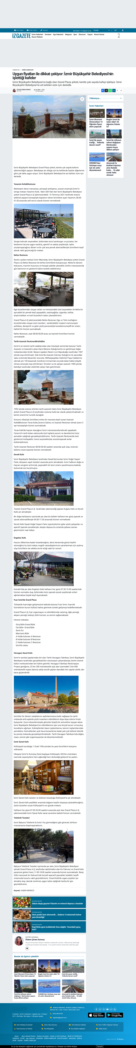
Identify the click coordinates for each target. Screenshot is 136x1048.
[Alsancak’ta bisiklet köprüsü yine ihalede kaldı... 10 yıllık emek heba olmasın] (73, 986)
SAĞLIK (79, 1038)
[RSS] (114, 1009)
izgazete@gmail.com (60, 1018)
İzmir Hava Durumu (50, 1025)
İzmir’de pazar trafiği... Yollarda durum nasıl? (70, 975)
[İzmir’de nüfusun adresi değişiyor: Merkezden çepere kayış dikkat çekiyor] (25, 986)
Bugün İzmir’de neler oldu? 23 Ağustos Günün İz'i (48, 975)
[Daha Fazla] (114, 90)
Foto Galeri (19, 30)
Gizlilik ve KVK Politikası (58, 1036)
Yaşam (89, 34)
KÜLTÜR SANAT (62, 1038)
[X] (100, 1009)
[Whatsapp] (111, 1009)
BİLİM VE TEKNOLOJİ (75, 1036)
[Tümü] (121, 98)
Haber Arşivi (103, 1029)
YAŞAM (19, 1040)
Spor (75, 34)
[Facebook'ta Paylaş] (102, 90)
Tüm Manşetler (49, 1029)
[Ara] (119, 34)
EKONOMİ (39, 1038)
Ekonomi (82, 34)
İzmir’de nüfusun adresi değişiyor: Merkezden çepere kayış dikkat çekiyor (24, 996)
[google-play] (114, 1015)
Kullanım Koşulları (43, 1036)
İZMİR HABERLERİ (27, 70)
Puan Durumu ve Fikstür (24, 1029)
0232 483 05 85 (58, 1014)
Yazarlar (45, 30)
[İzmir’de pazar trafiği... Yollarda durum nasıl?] (73, 966)
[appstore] (96, 1015)
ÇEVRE (22, 1038)
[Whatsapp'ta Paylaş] (110, 90)
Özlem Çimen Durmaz (35, 939)
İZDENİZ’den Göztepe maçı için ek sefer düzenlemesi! (49, 995)
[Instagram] (103, 1009)
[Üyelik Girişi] (121, 30)
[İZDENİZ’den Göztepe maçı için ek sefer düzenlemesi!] (49, 986)
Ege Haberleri (58, 34)
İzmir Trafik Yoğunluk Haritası (108, 1025)
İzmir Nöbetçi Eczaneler (25, 1025)
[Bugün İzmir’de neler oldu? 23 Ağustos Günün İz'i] (49, 966)
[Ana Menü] (119, 37)
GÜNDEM (16, 1038)
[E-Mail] (27, 948)
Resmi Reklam (37, 37)
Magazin (68, 34)
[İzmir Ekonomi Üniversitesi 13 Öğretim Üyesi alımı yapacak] (25, 966)
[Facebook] (96, 1009)
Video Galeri (33, 30)
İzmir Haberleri (37, 34)
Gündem (48, 34)
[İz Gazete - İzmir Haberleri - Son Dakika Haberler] (22, 35)
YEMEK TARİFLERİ (30, 1040)
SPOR (14, 1040)
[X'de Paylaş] (106, 90)
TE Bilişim (120, 1039)
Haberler (16, 70)
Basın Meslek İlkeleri (29, 1036)
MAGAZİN (72, 1038)
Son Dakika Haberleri (78, 1029)
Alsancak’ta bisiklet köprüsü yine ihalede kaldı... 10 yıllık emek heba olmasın (72, 996)
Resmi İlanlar (99, 34)
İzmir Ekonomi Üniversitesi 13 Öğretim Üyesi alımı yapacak (25, 975)
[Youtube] (107, 1009)
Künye (17, 1036)
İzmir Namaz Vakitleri (79, 1025)
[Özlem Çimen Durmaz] (19, 941)
